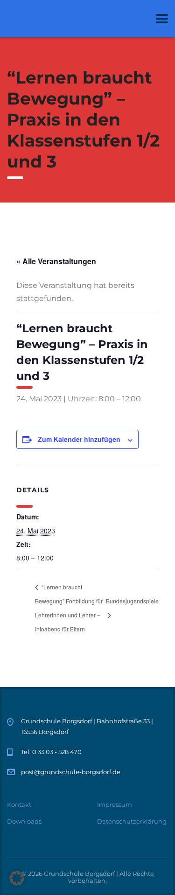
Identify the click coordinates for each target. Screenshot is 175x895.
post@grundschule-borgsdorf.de (70, 772)
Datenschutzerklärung (132, 821)
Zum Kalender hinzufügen (79, 439)
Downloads (24, 821)
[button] (17, 878)
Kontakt (19, 804)
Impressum (114, 804)
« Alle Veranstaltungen (56, 261)
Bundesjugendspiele (132, 601)
